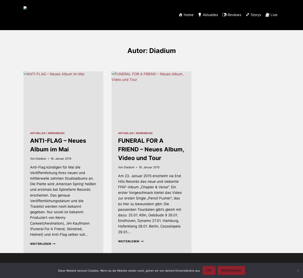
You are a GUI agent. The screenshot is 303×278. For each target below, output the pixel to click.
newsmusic (56, 133)
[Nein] (298, 270)
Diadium (41, 158)
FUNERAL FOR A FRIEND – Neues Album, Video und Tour (151, 149)
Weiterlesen (42, 243)
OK (209, 270)
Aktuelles (38, 133)
